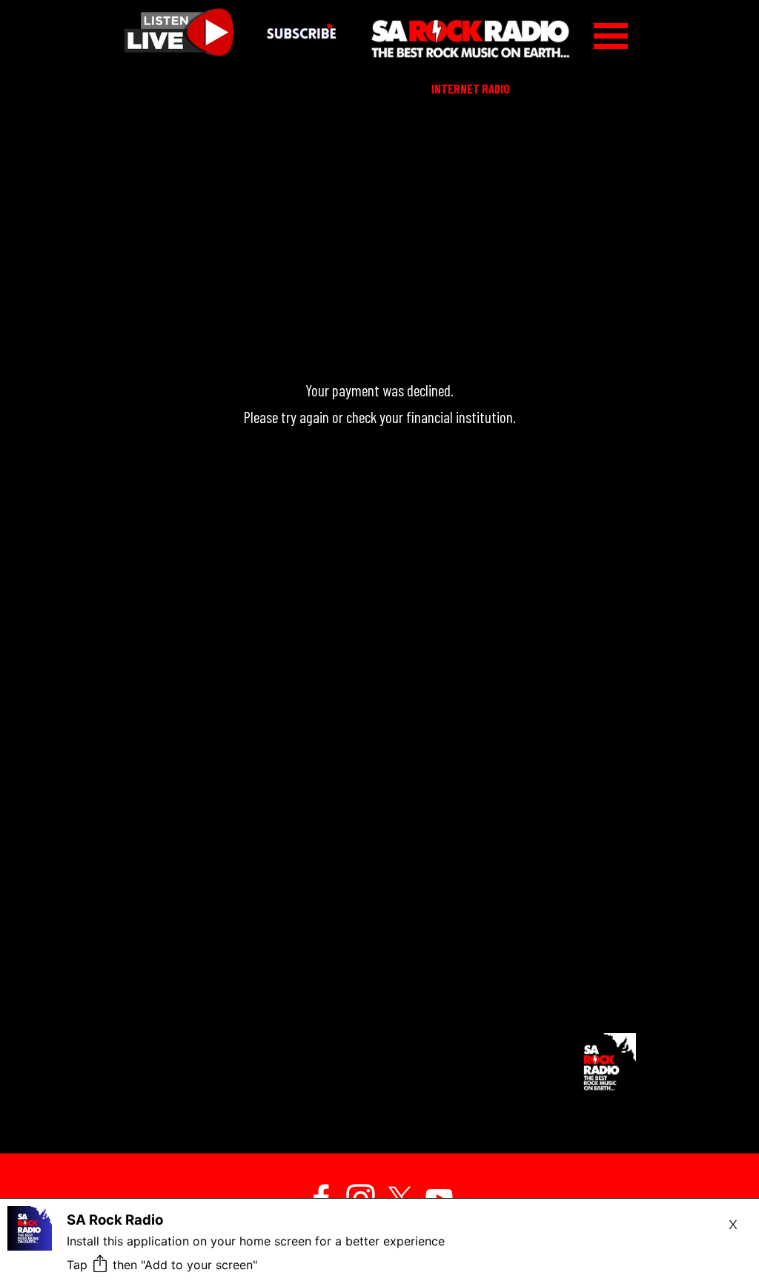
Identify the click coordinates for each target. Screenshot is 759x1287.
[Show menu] (610, 35)
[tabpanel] (379, 550)
